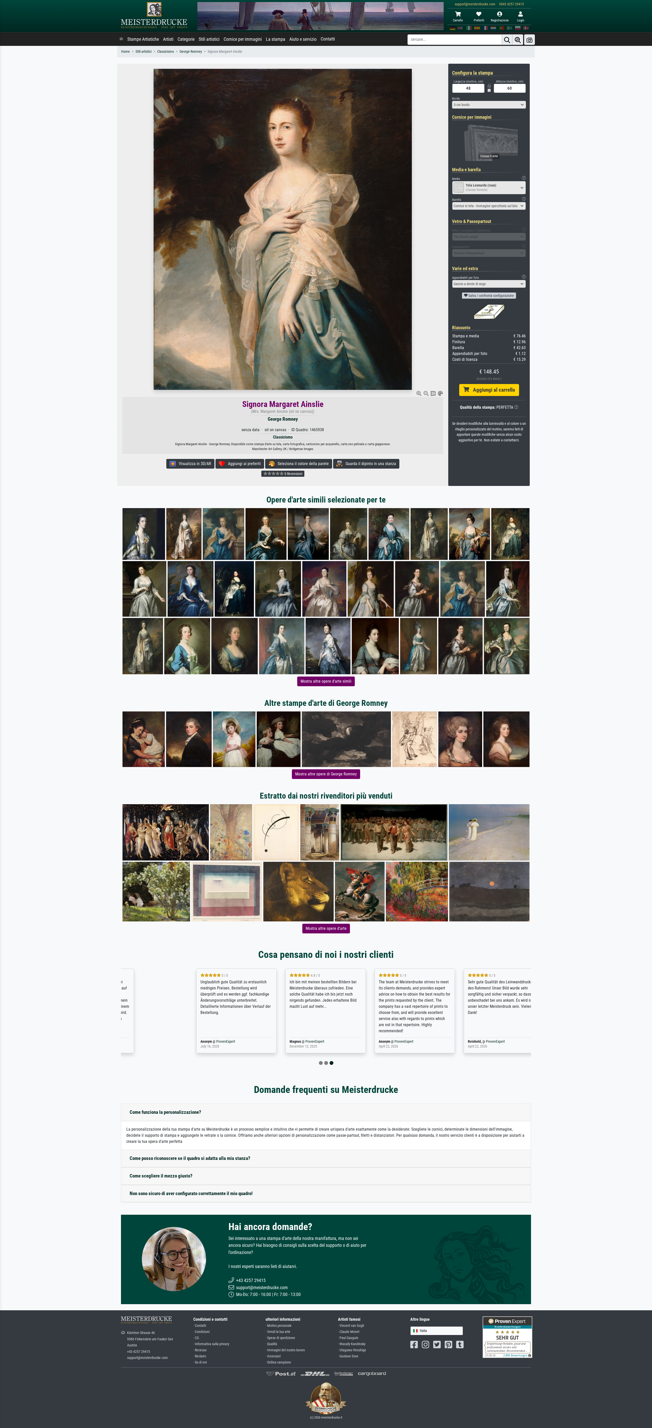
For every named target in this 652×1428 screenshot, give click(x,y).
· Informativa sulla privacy (211, 1344)
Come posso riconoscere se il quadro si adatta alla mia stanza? (190, 1158)
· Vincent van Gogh (351, 1326)
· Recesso (200, 1350)
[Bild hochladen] (529, 39)
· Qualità (271, 1344)
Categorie (186, 39)
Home (125, 51)
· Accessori (273, 1356)
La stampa (275, 39)
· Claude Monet (348, 1332)
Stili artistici (209, 39)
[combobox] (489, 105)
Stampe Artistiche (143, 39)
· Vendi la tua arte (278, 1332)
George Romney (191, 51)
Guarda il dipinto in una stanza (369, 463)
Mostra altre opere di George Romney (326, 774)
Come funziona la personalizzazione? (165, 1112)
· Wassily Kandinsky (351, 1344)
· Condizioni (201, 1332)
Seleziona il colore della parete (302, 463)
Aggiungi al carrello (492, 390)
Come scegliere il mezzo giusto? (161, 1176)
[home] (121, 39)
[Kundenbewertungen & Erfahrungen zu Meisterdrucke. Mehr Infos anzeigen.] (507, 1336)
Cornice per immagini (243, 39)
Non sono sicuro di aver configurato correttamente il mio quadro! (191, 1193)
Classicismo (165, 51)
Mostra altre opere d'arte (326, 928)
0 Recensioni (293, 474)
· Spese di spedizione (280, 1338)
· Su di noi (200, 1362)
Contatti (328, 39)
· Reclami (199, 1356)
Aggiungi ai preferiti (243, 463)
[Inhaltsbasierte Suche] (517, 39)
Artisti (168, 39)
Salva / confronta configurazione (491, 296)
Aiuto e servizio (303, 39)
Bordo (456, 98)
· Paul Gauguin (348, 1338)
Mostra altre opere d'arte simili (326, 681)
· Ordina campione (278, 1362)
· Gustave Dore (348, 1356)
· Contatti (199, 1326)
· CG (196, 1338)
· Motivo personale (279, 1326)
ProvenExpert (181, 1041)
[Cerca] (507, 39)
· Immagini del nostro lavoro (285, 1350)
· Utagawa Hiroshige (352, 1350)
